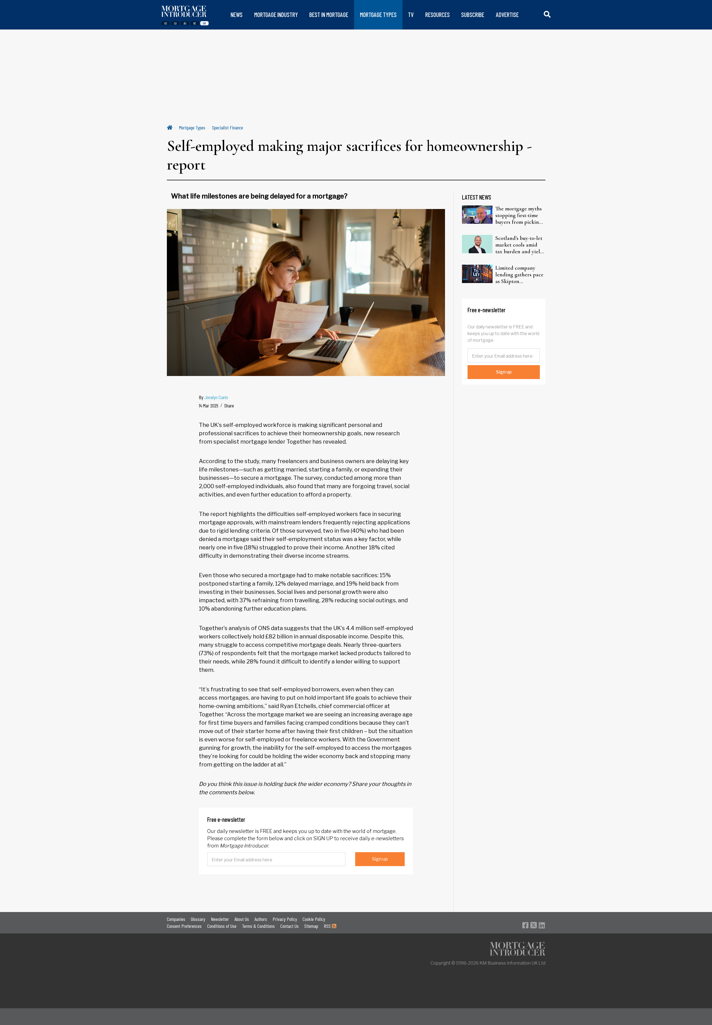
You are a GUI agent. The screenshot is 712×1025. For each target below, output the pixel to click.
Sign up (380, 859)
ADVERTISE (507, 14)
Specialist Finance (227, 127)
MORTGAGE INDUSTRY (276, 14)
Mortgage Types (192, 127)
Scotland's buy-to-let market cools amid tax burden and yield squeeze (519, 245)
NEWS (237, 14)
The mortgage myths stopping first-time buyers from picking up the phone (518, 215)
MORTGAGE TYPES (378, 14)
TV (411, 14)
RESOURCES (437, 14)
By (213, 397)
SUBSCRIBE (472, 14)
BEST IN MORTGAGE (328, 14)
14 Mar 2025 (208, 405)
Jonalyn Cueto (216, 397)
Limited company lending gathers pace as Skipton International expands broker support (519, 275)
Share (229, 405)
